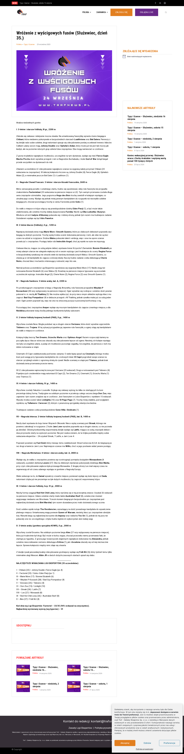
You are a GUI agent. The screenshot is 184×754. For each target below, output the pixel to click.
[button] (166, 12)
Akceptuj (125, 743)
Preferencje (169, 743)
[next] (101, 3)
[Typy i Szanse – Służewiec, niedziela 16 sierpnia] (23, 670)
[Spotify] (165, 3)
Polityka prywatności (144, 749)
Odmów (147, 743)
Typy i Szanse (29, 44)
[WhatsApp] (31, 635)
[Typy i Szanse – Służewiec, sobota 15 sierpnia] (74, 670)
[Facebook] (155, 3)
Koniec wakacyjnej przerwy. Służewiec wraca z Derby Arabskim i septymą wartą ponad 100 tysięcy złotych (146, 158)
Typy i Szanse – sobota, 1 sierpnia (143, 147)
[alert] (147, 56)
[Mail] (160, 3)
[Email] (37, 635)
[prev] (96, 3)
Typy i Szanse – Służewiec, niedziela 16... (45, 668)
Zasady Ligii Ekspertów (80, 728)
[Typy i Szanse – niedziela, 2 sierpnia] (23, 686)
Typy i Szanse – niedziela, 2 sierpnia (33, 3)
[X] (25, 635)
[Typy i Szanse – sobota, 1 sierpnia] (74, 686)
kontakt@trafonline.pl (106, 721)
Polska (19, 44)
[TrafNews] (29, 12)
